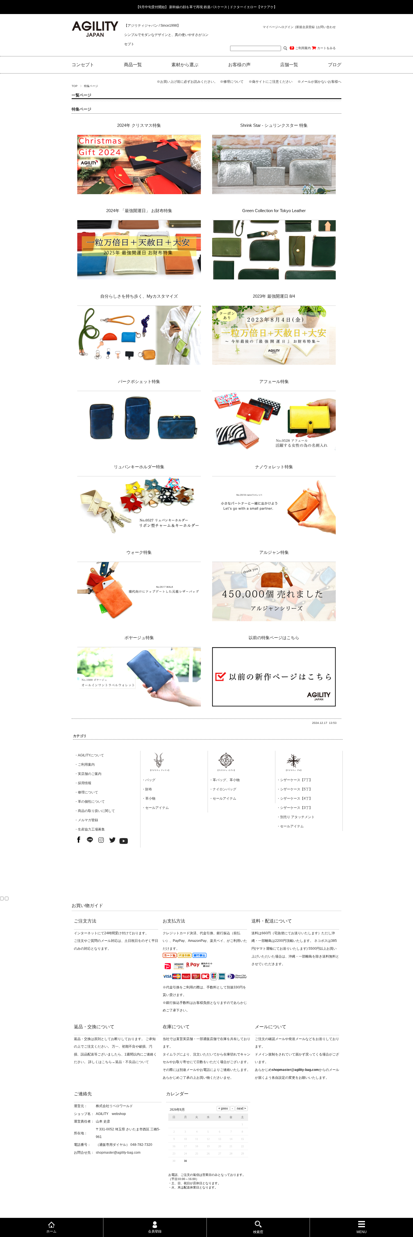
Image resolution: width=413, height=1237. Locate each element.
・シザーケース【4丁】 (294, 798)
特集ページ (81, 109)
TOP (75, 86)
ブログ (334, 64)
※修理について (234, 82)
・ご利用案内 (84, 764)
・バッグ (148, 780)
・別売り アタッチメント (296, 817)
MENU (362, 1232)
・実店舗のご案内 (87, 774)
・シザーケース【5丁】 (294, 789)
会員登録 (155, 1231)
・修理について (86, 792)
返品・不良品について (132, 1062)
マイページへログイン (278, 27)
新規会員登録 (305, 27)
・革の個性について (89, 802)
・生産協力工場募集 (89, 829)
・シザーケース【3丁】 (294, 808)
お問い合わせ (326, 27)
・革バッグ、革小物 (224, 780)
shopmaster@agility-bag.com (118, 1153)
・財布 (147, 789)
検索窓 (258, 1232)
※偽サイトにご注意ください (273, 82)
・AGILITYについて (89, 755)
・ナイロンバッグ (222, 789)
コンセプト (83, 64)
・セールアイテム (155, 808)
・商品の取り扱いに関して (94, 811)
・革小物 (148, 798)
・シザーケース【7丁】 (294, 780)
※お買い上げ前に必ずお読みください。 (188, 82)
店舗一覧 (289, 64)
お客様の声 (239, 64)
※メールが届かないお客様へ (319, 82)
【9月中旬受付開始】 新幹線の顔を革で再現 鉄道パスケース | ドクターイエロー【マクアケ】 (206, 7)
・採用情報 (82, 783)
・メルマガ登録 (86, 820)
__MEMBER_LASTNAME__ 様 (269, 37)
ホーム (51, 1231)
